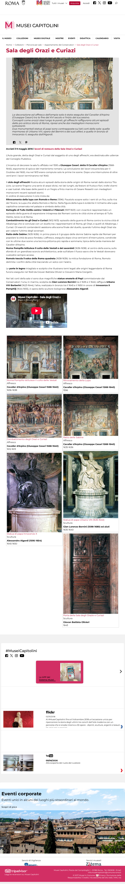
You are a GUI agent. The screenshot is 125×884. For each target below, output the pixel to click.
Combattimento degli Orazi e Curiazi (27, 439)
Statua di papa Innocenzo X (22, 533)
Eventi (71, 38)
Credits (85, 878)
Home (9, 45)
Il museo (6, 38)
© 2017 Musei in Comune (84, 875)
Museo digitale (42, 38)
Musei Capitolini (37, 25)
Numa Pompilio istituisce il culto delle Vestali (32, 380)
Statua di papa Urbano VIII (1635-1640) (83, 519)
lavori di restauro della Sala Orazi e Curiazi (58, 149)
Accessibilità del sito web (101, 878)
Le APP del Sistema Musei (46, 678)
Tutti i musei (58, 3)
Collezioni (22, 38)
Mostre (59, 38)
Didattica (85, 38)
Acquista (74, 3)
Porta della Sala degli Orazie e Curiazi (83, 615)
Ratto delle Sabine (73, 437)
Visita (117, 38)
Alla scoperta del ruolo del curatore (63, 763)
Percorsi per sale (34, 45)
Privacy (102, 875)
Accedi (86, 3)
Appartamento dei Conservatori (59, 45)
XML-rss (117, 878)
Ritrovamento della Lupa (77, 380)
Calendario (102, 38)
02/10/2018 (83, 722)
